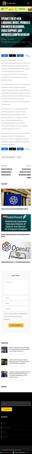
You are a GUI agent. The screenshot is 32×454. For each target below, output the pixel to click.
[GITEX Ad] (16, 9)
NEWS (5, 191)
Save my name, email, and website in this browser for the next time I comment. (15, 316)
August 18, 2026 (13, 380)
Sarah (5, 39)
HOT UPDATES (7, 427)
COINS (4, 432)
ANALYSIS (5, 436)
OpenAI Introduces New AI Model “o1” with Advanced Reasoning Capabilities (15, 262)
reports (10, 109)
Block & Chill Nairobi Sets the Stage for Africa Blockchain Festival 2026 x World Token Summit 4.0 (19, 349)
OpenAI (23, 42)
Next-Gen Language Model (12, 42)
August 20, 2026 (13, 354)
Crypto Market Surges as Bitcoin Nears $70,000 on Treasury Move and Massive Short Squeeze (19, 361)
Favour (23, 354)
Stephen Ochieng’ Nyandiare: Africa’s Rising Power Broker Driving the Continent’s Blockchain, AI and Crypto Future (19, 374)
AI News (12, 39)
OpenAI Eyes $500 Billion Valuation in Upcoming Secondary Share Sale (14, 209)
